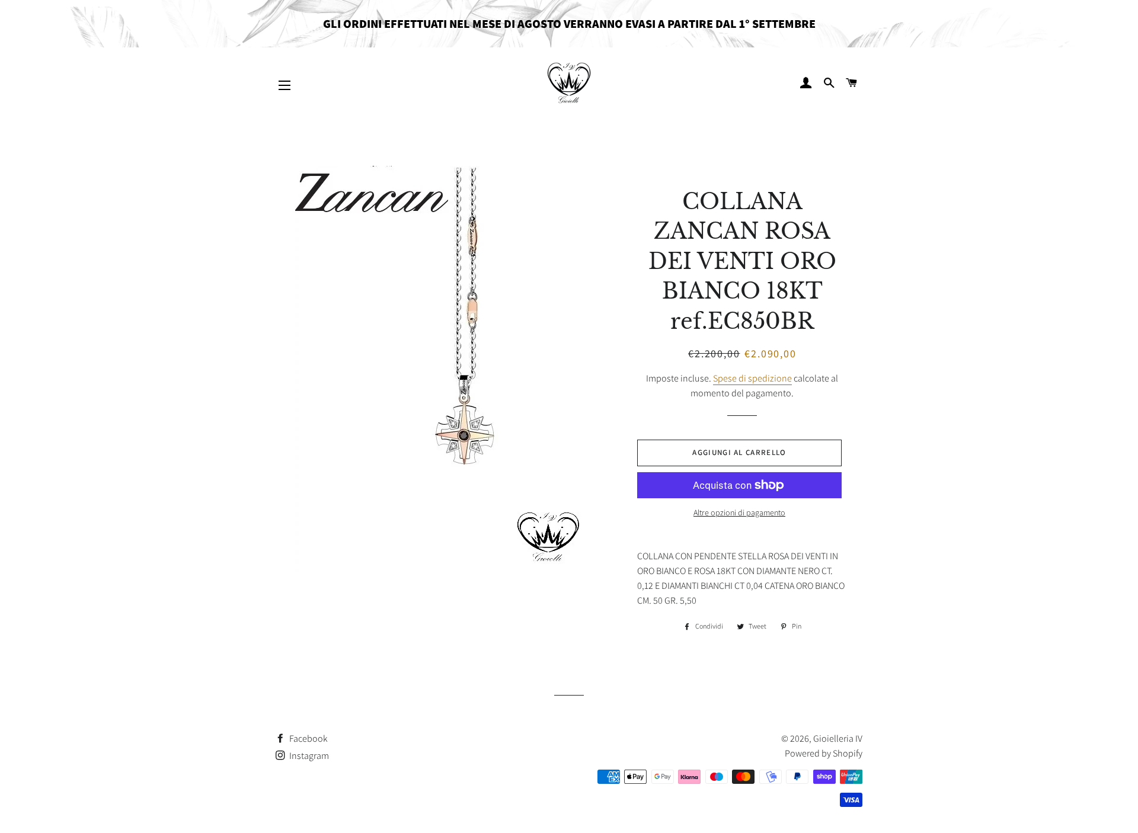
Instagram (308, 755)
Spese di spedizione (752, 378)
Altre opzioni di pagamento (739, 512)
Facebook (307, 738)
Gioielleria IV (837, 738)
